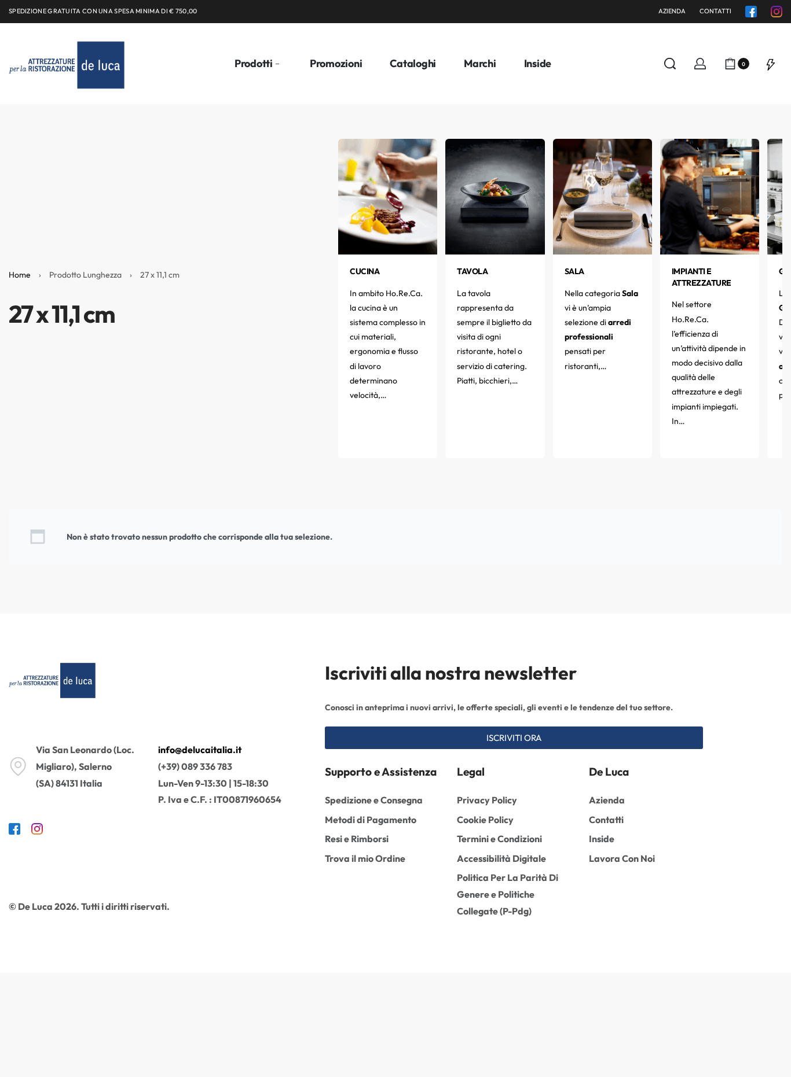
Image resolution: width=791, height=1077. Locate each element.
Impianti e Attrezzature (701, 277)
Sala (574, 271)
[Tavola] (494, 195)
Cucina (364, 271)
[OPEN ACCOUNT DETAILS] (700, 63)
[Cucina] (387, 195)
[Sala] (602, 195)
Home (20, 275)
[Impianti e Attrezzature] (709, 195)
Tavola (472, 271)
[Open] (770, 63)
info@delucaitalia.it (199, 749)
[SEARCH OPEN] (670, 63)
